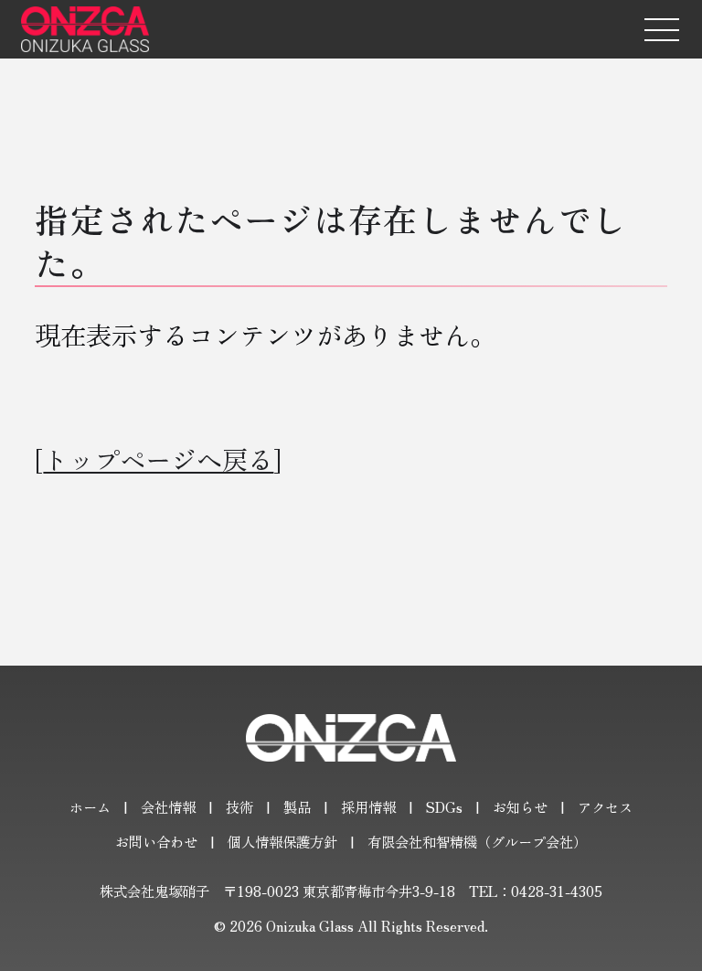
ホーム (90, 806)
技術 (239, 806)
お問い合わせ (156, 841)
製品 (297, 806)
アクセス (605, 806)
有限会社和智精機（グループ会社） (477, 841)
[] (158, 458)
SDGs (444, 806)
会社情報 (168, 806)
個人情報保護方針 (282, 841)
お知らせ (520, 806)
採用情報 (368, 806)
